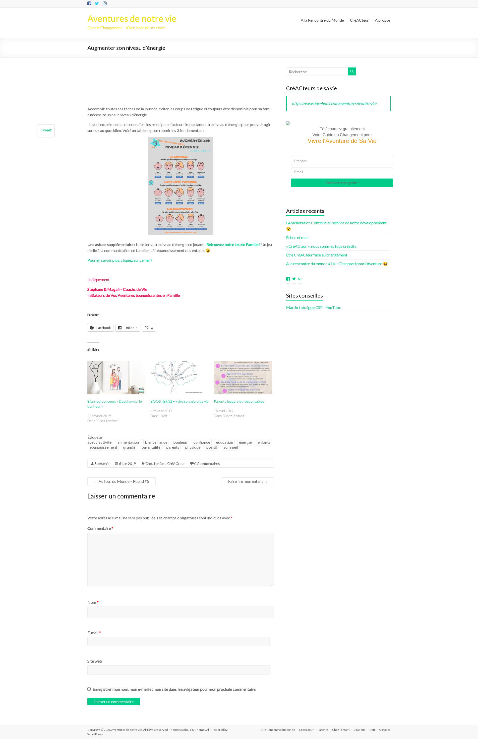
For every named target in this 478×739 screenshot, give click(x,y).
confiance (201, 442)
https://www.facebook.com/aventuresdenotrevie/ (334, 103)
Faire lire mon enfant (248, 481)
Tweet (46, 129)
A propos (383, 20)
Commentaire (100, 528)
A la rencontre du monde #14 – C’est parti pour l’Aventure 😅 (337, 263)
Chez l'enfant (155, 463)
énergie (245, 442)
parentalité (151, 447)
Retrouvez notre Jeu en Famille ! (233, 244)
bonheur (180, 442)
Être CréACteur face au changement (316, 254)
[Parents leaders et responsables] (243, 377)
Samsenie (102, 463)
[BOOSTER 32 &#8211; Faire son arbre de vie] (180, 377)
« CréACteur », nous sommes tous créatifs (321, 246)
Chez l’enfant (341, 730)
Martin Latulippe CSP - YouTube (313, 307)
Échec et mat (297, 237)
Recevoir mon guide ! (342, 183)
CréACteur (359, 20)
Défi (372, 730)
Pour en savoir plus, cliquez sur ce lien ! (119, 260)
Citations (359, 730)
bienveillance (156, 442)
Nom (93, 602)
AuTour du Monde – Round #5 (121, 481)
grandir (129, 447)
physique (192, 447)
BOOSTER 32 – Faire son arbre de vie (180, 401)
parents (172, 447)
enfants (264, 442)
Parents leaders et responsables (239, 401)
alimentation (128, 442)
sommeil (231, 447)
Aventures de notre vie (132, 18)
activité (105, 442)
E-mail (94, 632)
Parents (323, 730)
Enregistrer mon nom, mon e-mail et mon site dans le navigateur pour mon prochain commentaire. (174, 689)
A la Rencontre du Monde (322, 20)
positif (212, 447)
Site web (94, 661)
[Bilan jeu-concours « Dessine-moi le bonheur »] (116, 377)
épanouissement (103, 447)
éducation (224, 442)
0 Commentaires (207, 463)
